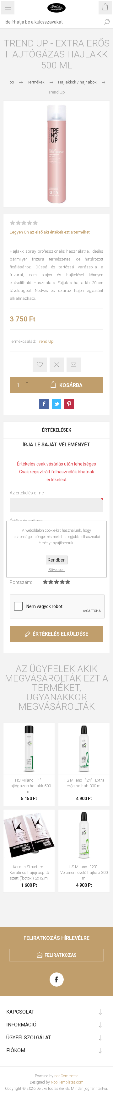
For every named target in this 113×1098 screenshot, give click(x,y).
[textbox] (50, 22)
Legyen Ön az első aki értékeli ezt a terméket (50, 232)
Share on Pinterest (69, 404)
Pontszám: (21, 582)
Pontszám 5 (68, 581)
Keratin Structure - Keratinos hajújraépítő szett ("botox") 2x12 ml (29, 872)
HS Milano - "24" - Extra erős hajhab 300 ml (84, 783)
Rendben (57, 559)
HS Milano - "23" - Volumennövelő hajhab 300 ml (84, 872)
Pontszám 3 (56, 581)
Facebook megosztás (44, 404)
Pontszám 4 (62, 581)
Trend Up (45, 341)
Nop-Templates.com (67, 1082)
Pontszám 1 (45, 581)
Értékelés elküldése (60, 634)
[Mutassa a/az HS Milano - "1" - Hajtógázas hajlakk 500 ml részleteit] (29, 748)
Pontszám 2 (51, 581)
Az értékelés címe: (27, 492)
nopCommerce (66, 1076)
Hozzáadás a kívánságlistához (40, 365)
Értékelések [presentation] (56, 430)
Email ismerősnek (74, 365)
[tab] (56, 430)
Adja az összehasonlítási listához (57, 365)
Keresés (106, 22)
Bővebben (56, 570)
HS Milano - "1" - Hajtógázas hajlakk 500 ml (29, 786)
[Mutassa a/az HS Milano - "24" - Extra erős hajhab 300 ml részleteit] (84, 748)
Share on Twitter (56, 404)
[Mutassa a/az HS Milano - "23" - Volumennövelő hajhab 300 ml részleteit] (84, 835)
